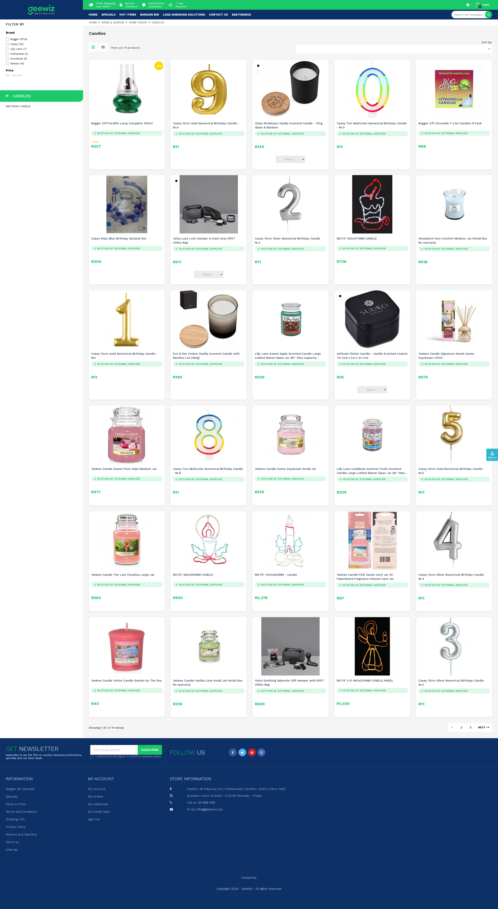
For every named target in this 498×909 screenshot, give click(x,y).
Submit (249, 475)
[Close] (288, 421)
